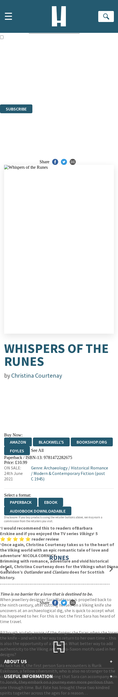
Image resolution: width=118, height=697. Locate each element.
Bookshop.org (92, 442)
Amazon (18, 442)
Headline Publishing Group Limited (69, 72)
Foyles (17, 450)
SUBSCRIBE (16, 109)
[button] (7, 569)
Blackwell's (51, 442)
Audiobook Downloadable (38, 511)
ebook (50, 502)
